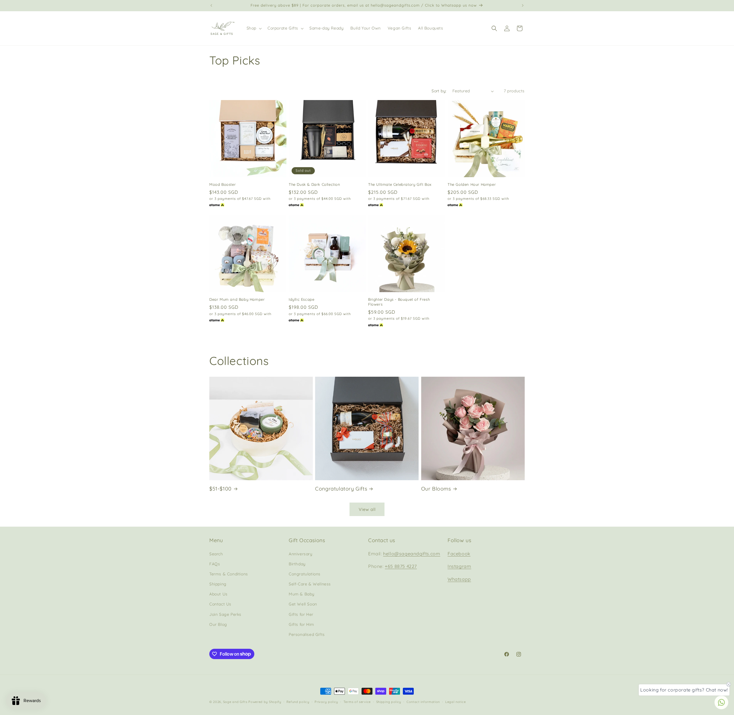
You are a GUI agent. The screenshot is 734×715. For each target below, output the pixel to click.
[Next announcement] (522, 5)
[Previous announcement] (211, 5)
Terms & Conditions (228, 573)
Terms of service (357, 702)
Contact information (423, 702)
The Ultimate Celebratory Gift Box (400, 184)
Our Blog (218, 624)
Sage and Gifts (235, 702)
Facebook (459, 553)
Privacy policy (326, 702)
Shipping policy (388, 702)
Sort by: (439, 90)
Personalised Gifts (307, 634)
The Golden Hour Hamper (472, 184)
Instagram (459, 566)
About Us (218, 594)
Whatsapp (459, 579)
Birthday (297, 563)
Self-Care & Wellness (310, 583)
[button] (253, 28)
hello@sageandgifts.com (411, 553)
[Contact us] (721, 702)
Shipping (218, 583)
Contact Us (220, 604)
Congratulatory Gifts (341, 488)
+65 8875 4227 (401, 566)
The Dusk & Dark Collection (314, 184)
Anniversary (301, 553)
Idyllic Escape (301, 299)
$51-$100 (220, 488)
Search (216, 553)
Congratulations (305, 573)
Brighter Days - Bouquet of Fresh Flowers (399, 301)
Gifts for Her (301, 614)
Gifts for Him (301, 624)
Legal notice (455, 702)
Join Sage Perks (225, 614)
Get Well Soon (303, 604)
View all (367, 509)
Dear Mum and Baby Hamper (237, 299)
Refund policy (297, 702)
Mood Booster (222, 184)
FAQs (214, 563)
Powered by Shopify (264, 702)
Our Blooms (436, 488)
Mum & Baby (302, 594)
